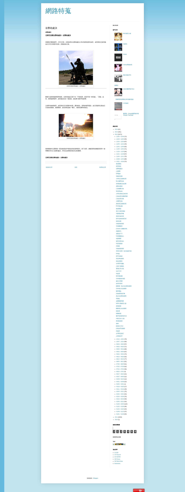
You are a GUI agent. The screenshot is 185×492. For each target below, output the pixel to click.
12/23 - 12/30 (120, 139)
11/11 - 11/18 (120, 154)
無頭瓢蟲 (118, 163)
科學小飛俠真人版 (121, 303)
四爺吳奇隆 (119, 176)
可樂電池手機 (120, 213)
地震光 (125, 44)
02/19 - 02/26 (120, 396)
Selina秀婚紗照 (127, 64)
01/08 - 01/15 (120, 411)
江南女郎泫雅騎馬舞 (122, 196)
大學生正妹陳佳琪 (121, 178)
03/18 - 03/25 (120, 386)
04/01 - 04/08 (120, 381)
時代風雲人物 (127, 33)
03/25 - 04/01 (120, 384)
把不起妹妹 (119, 256)
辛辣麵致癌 (119, 226)
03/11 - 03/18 (120, 389)
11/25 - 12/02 (120, 149)
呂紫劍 (118, 246)
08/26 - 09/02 (120, 354)
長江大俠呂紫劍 (120, 211)
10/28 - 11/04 (120, 159)
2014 (116, 129)
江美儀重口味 (120, 188)
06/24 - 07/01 (120, 371)
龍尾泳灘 (118, 221)
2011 (116, 417)
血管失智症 (119, 283)
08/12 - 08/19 (120, 359)
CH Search (117, 454)
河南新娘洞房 (120, 223)
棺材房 (118, 311)
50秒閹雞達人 (120, 236)
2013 (116, 132)
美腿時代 (118, 231)
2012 (116, 134)
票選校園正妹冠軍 (121, 183)
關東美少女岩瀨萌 (121, 308)
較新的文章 (49, 167)
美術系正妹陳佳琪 (121, 203)
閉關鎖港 (118, 313)
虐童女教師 (119, 186)
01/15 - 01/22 (120, 409)
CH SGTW (117, 457)
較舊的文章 (102, 167)
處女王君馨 (119, 281)
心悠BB (118, 171)
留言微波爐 (119, 276)
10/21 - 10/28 (120, 161)
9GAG (125, 54)
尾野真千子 (119, 233)
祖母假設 (118, 166)
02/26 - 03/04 (120, 394)
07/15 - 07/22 (120, 369)
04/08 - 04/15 (120, 379)
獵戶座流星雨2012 (121, 316)
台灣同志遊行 (120, 333)
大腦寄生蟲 (119, 201)
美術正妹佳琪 (120, 216)
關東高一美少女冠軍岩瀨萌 (123, 286)
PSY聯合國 (119, 206)
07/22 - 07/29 (120, 366)
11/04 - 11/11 (120, 156)
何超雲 (118, 273)
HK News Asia (118, 461)
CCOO (116, 452)
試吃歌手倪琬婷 (120, 328)
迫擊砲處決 (119, 168)
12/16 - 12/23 (120, 141)
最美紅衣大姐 (120, 268)
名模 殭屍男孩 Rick (128, 89)
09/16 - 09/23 (120, 346)
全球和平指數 (120, 263)
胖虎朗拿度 (119, 321)
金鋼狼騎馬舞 (120, 301)
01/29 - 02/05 (120, 404)
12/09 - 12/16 (120, 144)
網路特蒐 (58, 10)
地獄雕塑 (118, 238)
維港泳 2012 (119, 326)
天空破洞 (125, 103)
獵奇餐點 (118, 291)
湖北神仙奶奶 (120, 258)
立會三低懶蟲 (120, 266)
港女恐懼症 (119, 261)
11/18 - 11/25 (120, 151)
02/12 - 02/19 (120, 399)
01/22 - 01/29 (120, 406)
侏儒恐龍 (118, 306)
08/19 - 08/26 (120, 356)
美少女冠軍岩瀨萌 (121, 296)
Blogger (95, 478)
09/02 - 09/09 (120, 351)
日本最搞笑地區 (120, 278)
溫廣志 (116, 85)
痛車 (117, 323)
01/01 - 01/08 (120, 414)
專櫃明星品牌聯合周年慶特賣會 (125, 99)
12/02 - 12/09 (120, 146)
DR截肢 (118, 173)
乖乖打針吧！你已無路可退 (123, 251)
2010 (116, 419)
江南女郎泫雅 (120, 198)
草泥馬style (119, 191)
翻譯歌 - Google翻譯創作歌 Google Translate (131, 114)
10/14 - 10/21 (120, 339)
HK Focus (117, 459)
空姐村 (118, 331)
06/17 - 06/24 (120, 374)
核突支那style (120, 241)
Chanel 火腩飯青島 (121, 228)
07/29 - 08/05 (120, 364)
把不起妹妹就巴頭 (121, 218)
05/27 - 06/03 (120, 376)
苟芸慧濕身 (119, 243)
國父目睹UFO (127, 75)
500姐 (118, 253)
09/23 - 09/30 (120, 344)
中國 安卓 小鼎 (120, 318)
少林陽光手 (119, 336)
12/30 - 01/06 (120, 136)
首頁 (76, 167)
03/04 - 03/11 (120, 391)
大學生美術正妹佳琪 (122, 193)
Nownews (117, 463)
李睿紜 (118, 298)
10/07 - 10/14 (120, 341)
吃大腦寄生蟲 (120, 181)
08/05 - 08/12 (120, 361)
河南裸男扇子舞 (120, 293)
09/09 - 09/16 (120, 349)
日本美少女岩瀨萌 (121, 288)
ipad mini (118, 271)
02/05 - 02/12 (120, 401)
